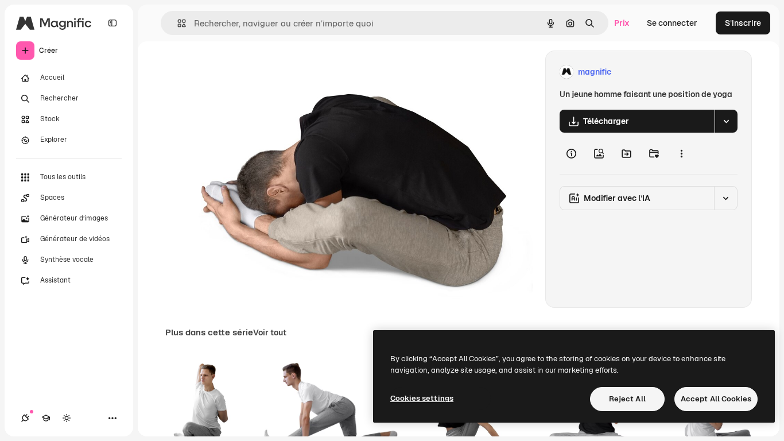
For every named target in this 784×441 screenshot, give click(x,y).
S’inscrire (743, 23)
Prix (622, 23)
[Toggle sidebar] (112, 23)
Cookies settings (421, 398)
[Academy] (46, 418)
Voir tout (269, 332)
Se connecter (672, 23)
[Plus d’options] (681, 153)
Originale (244, 72)
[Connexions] (25, 418)
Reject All (627, 399)
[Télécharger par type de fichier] (726, 121)
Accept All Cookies (716, 399)
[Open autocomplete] (177, 23)
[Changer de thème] (66, 418)
